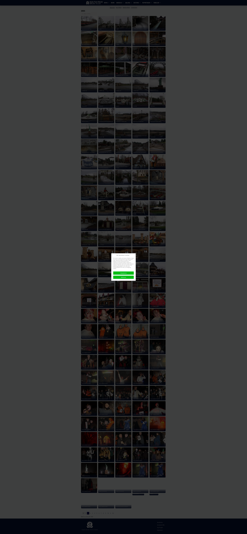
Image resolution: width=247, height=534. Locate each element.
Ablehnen (123, 277)
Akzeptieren (123, 273)
